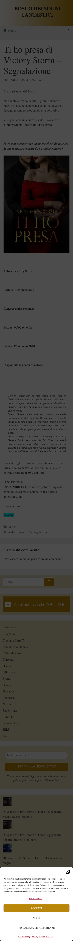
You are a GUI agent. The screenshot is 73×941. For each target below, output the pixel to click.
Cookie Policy (24, 936)
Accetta (37, 908)
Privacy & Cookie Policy (42, 936)
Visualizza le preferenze (36, 927)
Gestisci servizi (35, 898)
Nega (36, 918)
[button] (67, 871)
